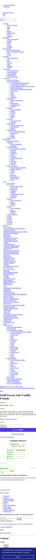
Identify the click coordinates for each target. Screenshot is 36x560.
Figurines (9, 36)
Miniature (9, 66)
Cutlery (12, 155)
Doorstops (13, 175)
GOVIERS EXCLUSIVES (11, 266)
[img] (4, 468)
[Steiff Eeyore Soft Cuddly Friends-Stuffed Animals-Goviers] (18, 388)
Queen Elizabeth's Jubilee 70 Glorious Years (22, 86)
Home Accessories (12, 166)
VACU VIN (6, 311)
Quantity (2, 425)
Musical (12, 128)
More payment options (18, 434)
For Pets (9, 221)
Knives (12, 160)
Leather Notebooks (12, 214)
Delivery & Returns (8, 500)
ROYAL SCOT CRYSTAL (11, 302)
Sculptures (13, 122)
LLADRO (6, 277)
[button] (4, 405)
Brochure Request (8, 499)
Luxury (12, 114)
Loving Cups (14, 335)
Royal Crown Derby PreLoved (15, 52)
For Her (9, 216)
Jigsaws (12, 357)
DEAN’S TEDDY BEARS (11, 253)
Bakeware (13, 150)
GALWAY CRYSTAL (9, 261)
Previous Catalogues (9, 510)
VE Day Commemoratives (14, 383)
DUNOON (6, 255)
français (6, 547)
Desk (11, 174)
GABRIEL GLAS (8, 260)
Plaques (9, 31)
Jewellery (10, 108)
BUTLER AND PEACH (10, 238)
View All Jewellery (15, 109)
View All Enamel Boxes (17, 125)
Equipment (13, 145)
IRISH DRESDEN (8, 274)
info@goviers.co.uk (5, 533)
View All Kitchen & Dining (18, 149)
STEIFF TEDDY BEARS (10, 308)
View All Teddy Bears (16, 100)
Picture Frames (11, 33)
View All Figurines (12, 58)
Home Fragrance (15, 177)
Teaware (12, 164)
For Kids (9, 219)
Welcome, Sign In (8, 12)
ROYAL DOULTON (9, 300)
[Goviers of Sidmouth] (18, 9)
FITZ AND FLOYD (9, 258)
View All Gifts (11, 183)
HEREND (6, 271)
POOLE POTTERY (9, 293)
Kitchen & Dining (12, 147)
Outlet (5, 324)
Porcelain (9, 47)
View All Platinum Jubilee (17, 360)
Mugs (8, 28)
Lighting (9, 45)
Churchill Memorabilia (13, 380)
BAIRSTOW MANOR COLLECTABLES (15, 232)
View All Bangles (15, 208)
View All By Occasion (16, 186)
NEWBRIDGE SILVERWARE (12, 288)
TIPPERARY (7, 310)
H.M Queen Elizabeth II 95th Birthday (21, 89)
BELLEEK (6, 235)
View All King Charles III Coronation (20, 332)
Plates (12, 92)
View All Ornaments (12, 39)
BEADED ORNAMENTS (11, 233)
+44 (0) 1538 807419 (9, 5)
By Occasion (11, 185)
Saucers (12, 343)
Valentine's (13, 191)
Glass (8, 44)
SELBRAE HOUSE (9, 307)
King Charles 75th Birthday (14, 379)
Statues (12, 135)
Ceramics (6, 23)
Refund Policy (7, 508)
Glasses (12, 95)
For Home (10, 222)
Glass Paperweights (12, 77)
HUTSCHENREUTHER (10, 272)
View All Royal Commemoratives (19, 83)
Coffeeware (13, 153)
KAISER (6, 275)
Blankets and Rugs (15, 169)
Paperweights (7, 48)
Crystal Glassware (12, 72)
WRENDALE (7, 321)
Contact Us (6, 496)
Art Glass (10, 119)
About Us (6, 497)
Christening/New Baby (16, 194)
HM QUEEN (11, 377)
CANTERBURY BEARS (10, 241)
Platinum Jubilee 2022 (16, 88)
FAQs (5, 503)
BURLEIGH (7, 236)
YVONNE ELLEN (9, 322)
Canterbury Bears (15, 105)
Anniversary (13, 196)
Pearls (12, 117)
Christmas (13, 197)
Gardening (10, 142)
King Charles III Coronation (15, 330)
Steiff (11, 102)
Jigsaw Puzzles (11, 138)
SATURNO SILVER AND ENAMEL (14, 305)
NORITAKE (7, 289)
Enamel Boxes (11, 124)
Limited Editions (12, 130)
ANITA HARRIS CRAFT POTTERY (14, 228)
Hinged (12, 213)
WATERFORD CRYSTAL (11, 318)
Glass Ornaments (11, 73)
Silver (8, 61)
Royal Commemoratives (14, 81)
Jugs (8, 30)
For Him (9, 217)
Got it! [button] (18, 557)
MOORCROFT (7, 283)
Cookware (13, 152)
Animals (9, 41)
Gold (8, 59)
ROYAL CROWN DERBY (11, 299)
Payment (5, 502)
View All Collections (13, 80)
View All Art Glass (15, 120)
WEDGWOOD (7, 319)
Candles (12, 170)
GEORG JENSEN (8, 263)
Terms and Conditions (9, 505)
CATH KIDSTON (8, 244)
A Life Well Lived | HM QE (18, 84)
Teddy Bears (13, 91)
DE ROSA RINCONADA (11, 252)
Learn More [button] (26, 552)
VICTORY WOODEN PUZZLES (13, 314)
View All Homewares (13, 141)
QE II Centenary (11, 328)
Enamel (12, 116)
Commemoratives (8, 325)
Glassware (6, 69)
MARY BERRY (8, 280)
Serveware (13, 161)
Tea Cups (13, 341)
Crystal (9, 55)
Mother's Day (14, 188)
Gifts (5, 181)
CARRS (5, 242)
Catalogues (6, 6)
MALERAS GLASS (9, 278)
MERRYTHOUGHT (9, 282)
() (4, 15)
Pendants (12, 113)
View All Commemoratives (14, 327)
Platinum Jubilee (11, 358)
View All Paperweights (13, 50)
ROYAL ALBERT (8, 297)
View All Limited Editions (17, 131)
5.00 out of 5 (22, 444)
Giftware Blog (7, 511)
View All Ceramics (12, 25)
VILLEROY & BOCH (9, 316)
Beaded (9, 42)
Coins (12, 344)
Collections (6, 78)
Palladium (13, 211)
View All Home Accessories (18, 167)
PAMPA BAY (7, 291)
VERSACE (6, 313)
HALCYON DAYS (9, 269)
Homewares (6, 139)
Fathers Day (13, 189)
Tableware (13, 163)
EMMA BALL (7, 257)
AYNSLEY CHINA (9, 230)
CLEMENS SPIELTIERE (10, 247)
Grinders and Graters (16, 158)
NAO (5, 286)
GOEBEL (6, 264)
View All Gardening (16, 144)
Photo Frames (14, 347)
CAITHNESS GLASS (9, 239)
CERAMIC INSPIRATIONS (11, 246)
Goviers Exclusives (15, 333)
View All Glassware (12, 70)
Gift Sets (9, 224)
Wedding (12, 192)
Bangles (12, 111)
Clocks (9, 34)
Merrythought (14, 103)
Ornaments (6, 38)
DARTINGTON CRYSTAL (11, 250)
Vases (8, 27)
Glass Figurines (11, 75)
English (2, 542)
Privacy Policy (7, 507)
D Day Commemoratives (14, 382)
